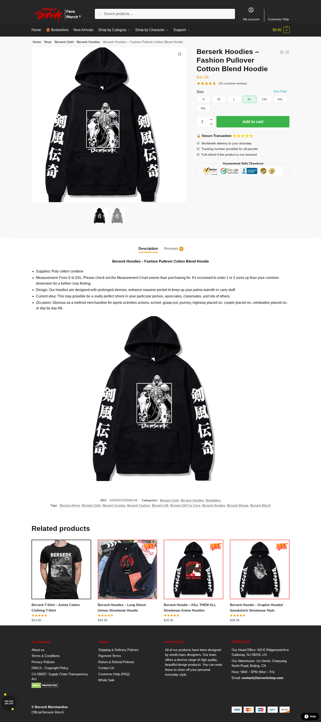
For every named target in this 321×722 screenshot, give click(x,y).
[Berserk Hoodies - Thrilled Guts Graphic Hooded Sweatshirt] (282, 52)
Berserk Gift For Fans (185, 505)
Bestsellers (213, 500)
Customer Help (278, 19)
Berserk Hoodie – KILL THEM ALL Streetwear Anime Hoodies (190, 607)
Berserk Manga (237, 505)
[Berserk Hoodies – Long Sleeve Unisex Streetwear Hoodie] (127, 569)
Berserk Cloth (64, 42)
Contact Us (106, 668)
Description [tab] (148, 248)
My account (251, 19)
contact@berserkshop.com (262, 678)
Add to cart (252, 121)
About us (38, 650)
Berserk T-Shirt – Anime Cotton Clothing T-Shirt (56, 607)
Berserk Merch (260, 505)
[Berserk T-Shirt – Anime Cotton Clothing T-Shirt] (61, 569)
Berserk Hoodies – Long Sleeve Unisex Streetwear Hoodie (122, 607)
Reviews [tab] (171, 248)
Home (37, 42)
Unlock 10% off (8, 702)
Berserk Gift (160, 505)
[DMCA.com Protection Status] (45, 687)
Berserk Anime (70, 505)
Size (200, 92)
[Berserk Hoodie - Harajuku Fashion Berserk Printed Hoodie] (287, 52)
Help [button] (313, 716)
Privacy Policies (43, 662)
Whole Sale (106, 680)
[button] (179, 54)
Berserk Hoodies (88, 42)
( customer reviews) (233, 83)
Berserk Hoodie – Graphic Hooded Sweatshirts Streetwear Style (256, 607)
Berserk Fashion (138, 505)
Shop (47, 42)
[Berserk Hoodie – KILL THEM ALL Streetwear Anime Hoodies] (193, 569)
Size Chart (280, 91)
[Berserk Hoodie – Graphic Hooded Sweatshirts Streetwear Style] (259, 569)
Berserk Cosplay (114, 505)
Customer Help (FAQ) (114, 674)
